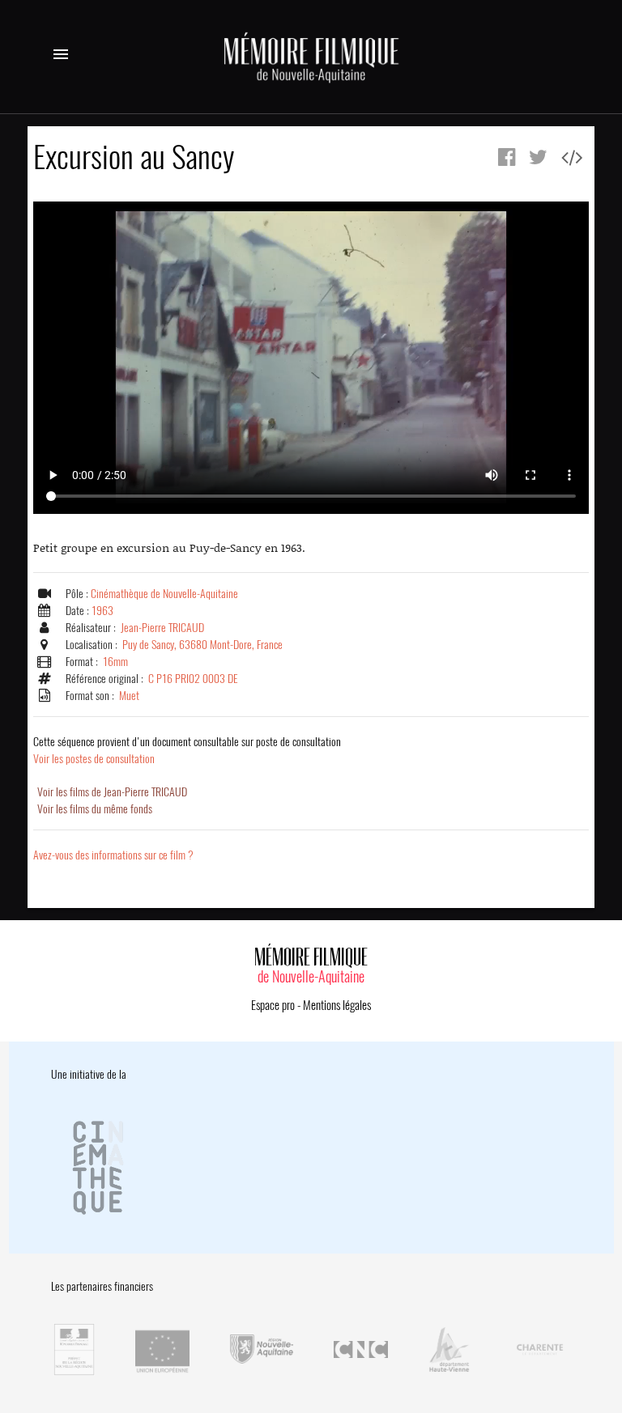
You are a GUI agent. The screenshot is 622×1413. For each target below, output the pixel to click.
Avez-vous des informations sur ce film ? (113, 855)
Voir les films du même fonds (94, 809)
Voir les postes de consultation (187, 750)
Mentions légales (337, 1005)
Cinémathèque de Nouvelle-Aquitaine (164, 593)
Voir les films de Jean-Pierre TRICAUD (112, 792)
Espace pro (273, 1005)
